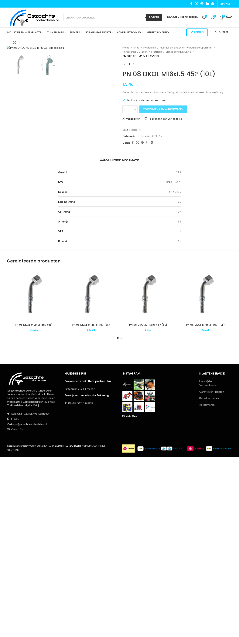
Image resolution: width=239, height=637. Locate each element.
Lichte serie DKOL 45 (178, 51)
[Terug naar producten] (129, 64)
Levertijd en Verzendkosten (208, 383)
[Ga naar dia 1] (118, 338)
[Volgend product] (133, 64)
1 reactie (90, 388)
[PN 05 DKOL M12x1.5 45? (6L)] (33, 294)
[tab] (119, 158)
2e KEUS (199, 32)
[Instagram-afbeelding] (127, 384)
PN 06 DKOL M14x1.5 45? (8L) (148, 325)
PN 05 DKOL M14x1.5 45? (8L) (91, 325)
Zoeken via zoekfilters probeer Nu (88, 381)
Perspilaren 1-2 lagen (134, 51)
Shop (136, 47)
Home (125, 47)
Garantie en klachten (211, 391)
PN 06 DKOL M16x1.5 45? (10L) (205, 325)
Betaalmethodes (209, 398)
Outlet (223, 32)
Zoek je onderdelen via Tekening (87, 395)
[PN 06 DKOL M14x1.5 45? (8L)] (148, 294)
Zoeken (154, 17)
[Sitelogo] (34, 17)
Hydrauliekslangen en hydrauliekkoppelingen (186, 47)
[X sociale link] (196, 4)
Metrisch (156, 51)
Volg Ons (131, 416)
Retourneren (207, 404)
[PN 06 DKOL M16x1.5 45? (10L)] (205, 294)
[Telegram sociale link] (212, 4)
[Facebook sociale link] (191, 4)
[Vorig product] (124, 64)
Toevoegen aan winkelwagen (163, 109)
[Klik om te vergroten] (14, 42)
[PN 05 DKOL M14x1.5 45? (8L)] (91, 294)
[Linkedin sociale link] (207, 4)
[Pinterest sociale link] (202, 4)
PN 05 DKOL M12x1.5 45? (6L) (34, 325)
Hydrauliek (149, 47)
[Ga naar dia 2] (121, 338)
